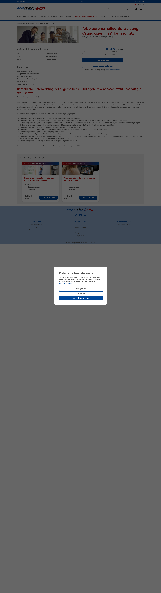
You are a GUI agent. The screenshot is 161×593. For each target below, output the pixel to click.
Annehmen (81, 293)
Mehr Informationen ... (66, 283)
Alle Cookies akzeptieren (81, 298)
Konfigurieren (81, 289)
